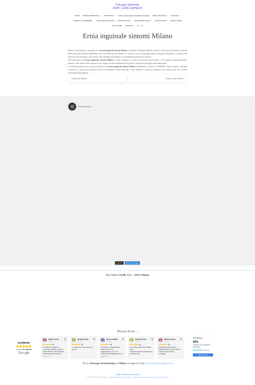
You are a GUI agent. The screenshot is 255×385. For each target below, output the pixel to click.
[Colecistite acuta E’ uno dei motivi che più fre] (83, 245)
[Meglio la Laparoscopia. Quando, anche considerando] (172, 186)
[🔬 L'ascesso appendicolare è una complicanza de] (112, 156)
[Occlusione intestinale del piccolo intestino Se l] (142, 186)
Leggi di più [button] (47, 356)
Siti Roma (164, 377)
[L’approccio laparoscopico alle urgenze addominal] (142, 245)
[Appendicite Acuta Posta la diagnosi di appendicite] (172, 215)
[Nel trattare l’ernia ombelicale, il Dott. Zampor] (172, 127)
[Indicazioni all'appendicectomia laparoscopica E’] (112, 245)
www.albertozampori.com (158, 363)
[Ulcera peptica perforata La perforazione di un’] (112, 215)
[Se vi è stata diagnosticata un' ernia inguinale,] (112, 127)
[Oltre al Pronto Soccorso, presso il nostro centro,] (142, 127)
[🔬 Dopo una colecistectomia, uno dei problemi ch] (142, 156)
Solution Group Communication (146, 377)
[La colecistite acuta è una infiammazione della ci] (172, 156)
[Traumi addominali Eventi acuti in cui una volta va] (112, 186)
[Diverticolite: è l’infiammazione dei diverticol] (83, 215)
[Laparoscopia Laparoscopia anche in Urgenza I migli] (172, 245)
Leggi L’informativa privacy (127, 374)
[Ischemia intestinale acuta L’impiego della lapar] (83, 156)
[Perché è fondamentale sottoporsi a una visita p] (83, 127)
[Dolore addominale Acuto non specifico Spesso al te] (142, 215)
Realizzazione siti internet (120, 377)
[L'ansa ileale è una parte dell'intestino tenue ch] (83, 186)
